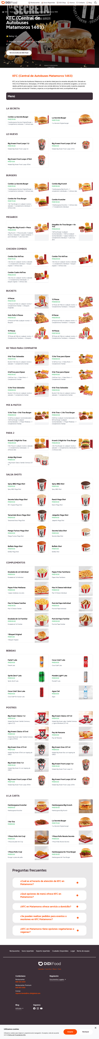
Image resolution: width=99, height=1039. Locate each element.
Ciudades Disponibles (60, 951)
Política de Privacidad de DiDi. (17, 1035)
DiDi (6, 12)
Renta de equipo (83, 951)
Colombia (41, 969)
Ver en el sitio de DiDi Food (18, 53)
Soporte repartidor (43, 951)
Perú (59, 969)
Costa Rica (48, 969)
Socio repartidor (28, 951)
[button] (19, 52)
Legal (72, 951)
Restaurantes (15, 951)
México (55, 969)
